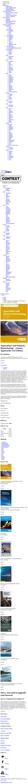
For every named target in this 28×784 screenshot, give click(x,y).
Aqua (7, 55)
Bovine (10, 50)
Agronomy (8, 26)
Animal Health (9, 29)
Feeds (10, 71)
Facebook (7, 763)
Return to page (6, 2)
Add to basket (4, 365)
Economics (11, 77)
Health (10, 57)
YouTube (6, 774)
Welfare (10, 97)
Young (10, 108)
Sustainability (11, 140)
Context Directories (10, 46)
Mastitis (10, 85)
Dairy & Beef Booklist (11, 7)
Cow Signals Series (13, 91)
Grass (10, 28)
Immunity (11, 117)
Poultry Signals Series (13, 145)
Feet (10, 62)
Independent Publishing (11, 21)
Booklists (8, 19)
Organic (10, 43)
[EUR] (8, 172)
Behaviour (11, 105)
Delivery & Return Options (12, 12)
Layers (10, 142)
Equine (10, 39)
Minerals (10, 45)
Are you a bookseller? (10, 23)
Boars (10, 118)
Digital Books (9, 6)
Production (11, 56)
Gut (9, 33)
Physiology (11, 69)
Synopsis (5, 367)
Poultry (10, 54)
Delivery (5, 368)
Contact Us (8, 13)
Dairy (10, 32)
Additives (11, 36)
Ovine (10, 51)
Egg (9, 143)
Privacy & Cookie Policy (11, 15)
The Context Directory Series (15, 47)
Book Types (5, 5)
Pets (7, 103)
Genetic (10, 95)
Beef (7, 60)
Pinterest (6, 768)
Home (4, 4)
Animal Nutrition (9, 35)
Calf (10, 74)
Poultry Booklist (9, 9)
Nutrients (11, 38)
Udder (10, 34)
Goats (7, 100)
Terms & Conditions (10, 16)
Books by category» (5, 293)
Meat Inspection (9, 49)
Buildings (11, 81)
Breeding (11, 68)
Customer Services (7, 11)
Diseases (10, 134)
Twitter (6, 758)
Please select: (6, 1)
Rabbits (7, 146)
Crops (10, 27)
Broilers (10, 124)
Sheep (7, 150)
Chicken (10, 41)
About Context (6, 17)
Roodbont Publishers (10, 10)
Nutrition (11, 58)
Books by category (7, 24)
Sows (10, 109)
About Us (8, 18)
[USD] (11, 172)
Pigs (10, 40)
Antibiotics (11, 30)
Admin (4, 780)
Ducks (10, 125)
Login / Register (4, 170)
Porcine (10, 52)
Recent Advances (12, 44)
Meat (10, 63)
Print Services (9, 22)
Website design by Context (6, 782)
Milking (10, 88)
